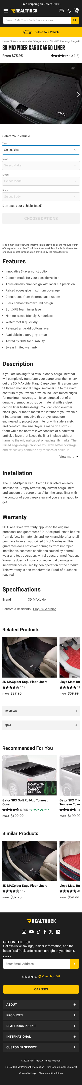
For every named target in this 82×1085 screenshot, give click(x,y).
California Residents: (29, 609)
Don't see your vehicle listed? (22, 206)
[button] (41, 1004)
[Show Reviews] (65, 55)
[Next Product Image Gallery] (78, 94)
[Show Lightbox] (41, 93)
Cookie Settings (27, 1073)
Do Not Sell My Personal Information (24, 1067)
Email (7, 956)
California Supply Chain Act (62, 1067)
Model (5, 174)
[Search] (75, 20)
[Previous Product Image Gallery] (3, 94)
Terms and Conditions (51, 1073)
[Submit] (74, 964)
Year (4, 143)
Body (5, 190)
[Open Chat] (61, 11)
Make (5, 159)
